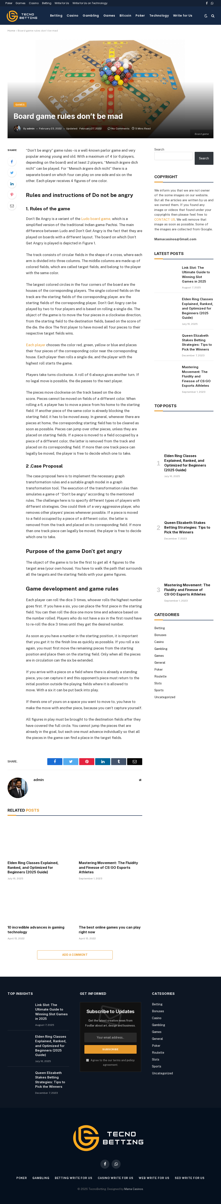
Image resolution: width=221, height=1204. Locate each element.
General (159, 662)
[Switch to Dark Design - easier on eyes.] (205, 15)
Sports (159, 690)
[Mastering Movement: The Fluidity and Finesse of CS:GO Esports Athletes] (110, 839)
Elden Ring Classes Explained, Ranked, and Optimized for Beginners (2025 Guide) (33, 867)
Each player (35, 345)
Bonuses (160, 635)
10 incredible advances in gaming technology (36, 929)
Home (11, 30)
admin (31, 128)
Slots (158, 683)
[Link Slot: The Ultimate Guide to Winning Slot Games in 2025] (166, 273)
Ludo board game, (95, 219)
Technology (159, 15)
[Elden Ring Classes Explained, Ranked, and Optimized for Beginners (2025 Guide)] (39, 839)
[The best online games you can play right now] (110, 904)
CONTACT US (164, 219)
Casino (34, 3)
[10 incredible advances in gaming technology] (39, 904)
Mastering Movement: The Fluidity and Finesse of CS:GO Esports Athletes (108, 867)
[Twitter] (12, 172)
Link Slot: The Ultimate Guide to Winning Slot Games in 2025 (196, 274)
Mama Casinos (133, 1189)
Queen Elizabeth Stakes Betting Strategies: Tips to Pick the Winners (197, 342)
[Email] (12, 205)
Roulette (160, 676)
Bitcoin (125, 15)
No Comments (120, 128)
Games (20, 3)
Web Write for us (154, 1178)
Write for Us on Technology (90, 3)
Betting (46, 3)
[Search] (212, 15)
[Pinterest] (12, 194)
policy (131, 1060)
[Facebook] (12, 161)
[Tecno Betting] (22, 15)
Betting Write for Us (73, 1178)
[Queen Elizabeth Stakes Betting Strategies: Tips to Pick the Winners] (166, 341)
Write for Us (62, 3)
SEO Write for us (190, 1178)
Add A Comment (75, 954)
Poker (8, 3)
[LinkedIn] (12, 183)
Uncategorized (164, 697)
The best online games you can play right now (110, 929)
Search (159, 149)
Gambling (91, 15)
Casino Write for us (115, 1178)
